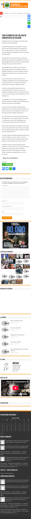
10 (2, 426)
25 (6, 430)
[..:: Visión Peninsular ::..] (15, 5)
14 (19, 426)
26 (11, 430)
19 (11, 428)
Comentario (5, 185)
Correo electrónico (7, 206)
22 (24, 428)
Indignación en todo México (17, 335)
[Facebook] (29, 16)
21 (19, 428)
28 (19, 430)
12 (11, 426)
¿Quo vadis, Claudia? (16, 342)
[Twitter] (29, 19)
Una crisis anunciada (16, 328)
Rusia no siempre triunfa (16, 320)
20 (15, 428)
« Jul (1, 434)
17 (2, 428)
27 (15, 430)
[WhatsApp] (29, 23)
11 (6, 426)
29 (24, 430)
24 (2, 430)
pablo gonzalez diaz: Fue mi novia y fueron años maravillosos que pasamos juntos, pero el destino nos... (17, 459)
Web (3, 211)
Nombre (4, 201)
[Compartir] (29, 26)
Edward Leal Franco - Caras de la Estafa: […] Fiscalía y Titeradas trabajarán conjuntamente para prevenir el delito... (13, 453)
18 (6, 428)
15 (24, 426)
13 (15, 426)
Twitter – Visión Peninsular (9, 470)
